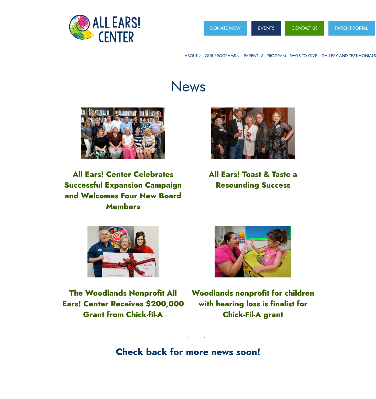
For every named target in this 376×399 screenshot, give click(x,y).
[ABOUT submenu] (199, 56)
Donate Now (225, 28)
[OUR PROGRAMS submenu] (238, 56)
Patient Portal (351, 28)
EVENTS (266, 28)
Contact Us (305, 28)
